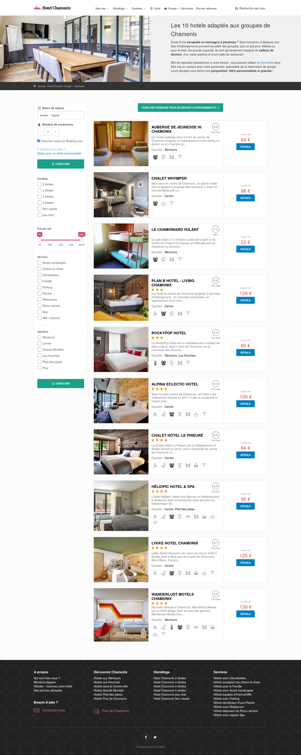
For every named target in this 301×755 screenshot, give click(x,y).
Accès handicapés (54, 263)
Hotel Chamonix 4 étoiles (170, 686)
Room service (51, 306)
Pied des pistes (52, 362)
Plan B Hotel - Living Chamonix (173, 283)
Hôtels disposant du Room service (236, 711)
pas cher (48, 215)
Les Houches (51, 356)
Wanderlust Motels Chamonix (173, 596)
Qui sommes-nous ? (47, 678)
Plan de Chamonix (115, 711)
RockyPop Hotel (169, 333)
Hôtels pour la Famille (228, 686)
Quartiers (137, 8)
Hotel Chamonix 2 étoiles (170, 678)
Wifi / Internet (51, 318)
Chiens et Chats (53, 269)
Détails (245, 147)
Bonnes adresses (206, 8)
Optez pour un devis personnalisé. (59, 153)
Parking (47, 287)
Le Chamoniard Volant (175, 229)
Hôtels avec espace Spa (229, 715)
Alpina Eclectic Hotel (175, 384)
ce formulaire (265, 62)
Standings (119, 8)
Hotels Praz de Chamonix (110, 698)
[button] (249, 8)
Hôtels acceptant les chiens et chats (237, 682)
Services (100, 8)
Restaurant (50, 299)
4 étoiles (48, 196)
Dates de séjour (52, 108)
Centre (47, 343)
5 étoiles (48, 203)
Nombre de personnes (57, 124)
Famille (47, 281)
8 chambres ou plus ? (51, 149)
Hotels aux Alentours (107, 678)
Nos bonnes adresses (48, 690)
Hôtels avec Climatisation (230, 678)
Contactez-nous (53, 710)
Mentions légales (45, 682)
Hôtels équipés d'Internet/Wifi (232, 694)
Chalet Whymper (169, 178)
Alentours (49, 337)
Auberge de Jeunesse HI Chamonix (176, 129)
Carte (156, 8)
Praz (46, 368)
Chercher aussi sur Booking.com (62, 141)
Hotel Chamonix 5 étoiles (170, 690)
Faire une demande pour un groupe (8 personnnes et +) (180, 107)
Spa (45, 312)
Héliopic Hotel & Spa (173, 486)
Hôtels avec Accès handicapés (233, 690)
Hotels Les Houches (107, 682)
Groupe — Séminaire (180, 8)
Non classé (50, 209)
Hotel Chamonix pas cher (170, 694)
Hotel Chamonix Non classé (171, 698)
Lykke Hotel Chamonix (175, 543)
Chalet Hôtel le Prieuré (177, 435)
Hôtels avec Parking (226, 698)
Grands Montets (53, 349)
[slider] (39, 240)
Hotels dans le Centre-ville (111, 686)
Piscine (47, 293)
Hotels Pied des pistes (108, 694)
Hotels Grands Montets (109, 690)
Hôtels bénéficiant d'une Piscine (234, 703)
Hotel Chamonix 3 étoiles (170, 682)
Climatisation (51, 275)
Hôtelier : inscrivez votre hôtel (53, 686)
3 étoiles (48, 190)
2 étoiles (48, 184)
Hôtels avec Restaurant (229, 707)
